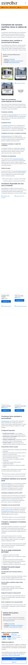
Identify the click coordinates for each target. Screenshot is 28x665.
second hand (23, 116)
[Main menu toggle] (25, 3)
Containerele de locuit (6, 136)
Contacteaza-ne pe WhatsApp (16, 60)
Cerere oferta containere (14, 62)
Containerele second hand (7, 511)
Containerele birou (5, 421)
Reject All (14, 662)
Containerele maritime (6, 483)
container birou (6, 125)
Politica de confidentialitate (14, 655)
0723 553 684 (11, 59)
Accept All (14, 658)
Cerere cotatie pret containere (15, 626)
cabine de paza (21, 171)
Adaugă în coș (6, 301)
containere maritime (12, 114)
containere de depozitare (17, 159)
